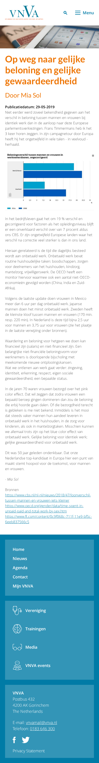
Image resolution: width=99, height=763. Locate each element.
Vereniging (35, 610)
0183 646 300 (42, 728)
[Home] (24, 12)
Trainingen (35, 629)
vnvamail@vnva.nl (41, 722)
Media (31, 647)
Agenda (20, 568)
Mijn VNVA (23, 586)
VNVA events (38, 665)
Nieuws (20, 558)
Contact (20, 577)
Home (18, 549)
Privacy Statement (29, 751)
